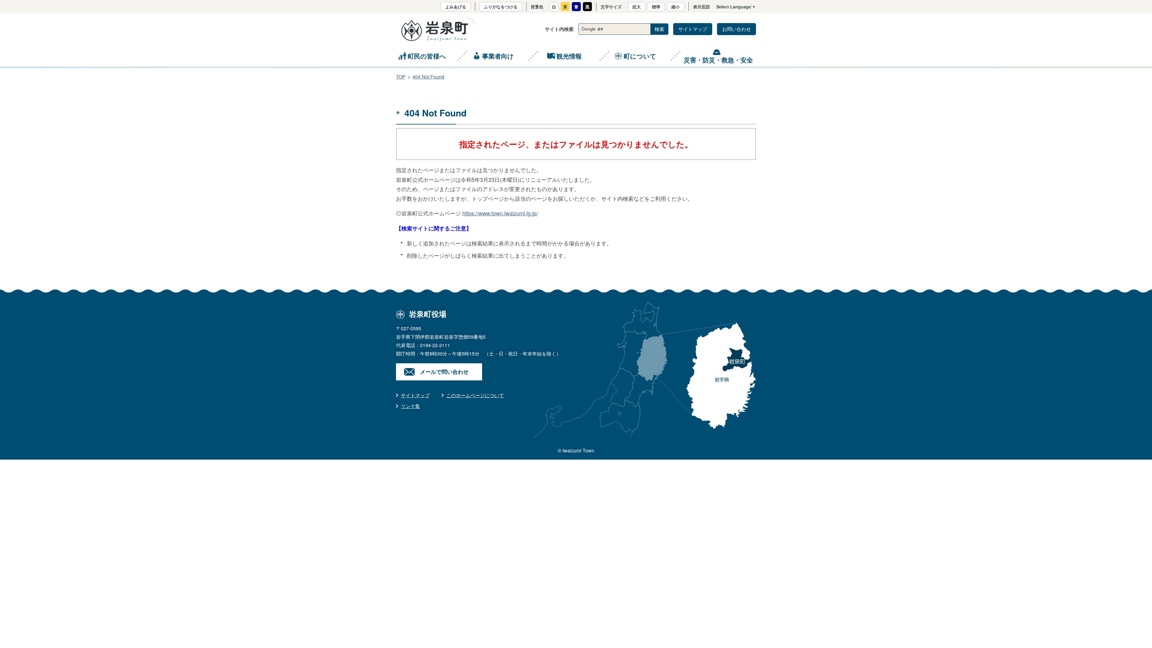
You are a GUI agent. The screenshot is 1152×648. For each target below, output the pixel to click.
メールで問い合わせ (444, 372)
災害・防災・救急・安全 (718, 59)
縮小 (675, 7)
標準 (656, 7)
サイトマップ (692, 29)
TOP (401, 76)
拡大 (636, 7)
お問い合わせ (736, 29)
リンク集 (410, 406)
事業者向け (498, 55)
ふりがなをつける (501, 7)
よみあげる (455, 7)
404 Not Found (428, 76)
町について (640, 55)
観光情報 (569, 55)
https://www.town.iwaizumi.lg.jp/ (500, 213)
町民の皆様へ (427, 55)
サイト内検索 (559, 29)
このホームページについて (475, 395)
